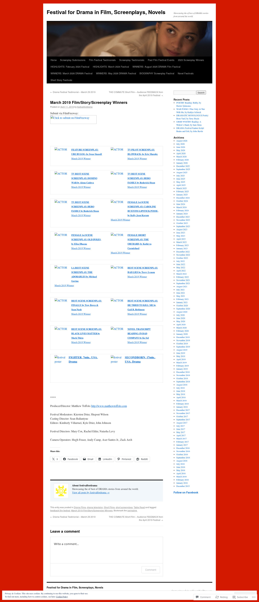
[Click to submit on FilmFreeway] (73, 123)
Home (54, 60)
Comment (150, 569)
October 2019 (182, 343)
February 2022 (182, 276)
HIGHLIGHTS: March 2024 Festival (111, 66)
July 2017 (180, 425)
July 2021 (180, 289)
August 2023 (181, 229)
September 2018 (183, 381)
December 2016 (183, 448)
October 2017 (182, 416)
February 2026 (182, 159)
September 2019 (183, 346)
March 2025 (181, 188)
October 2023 (182, 223)
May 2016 (180, 470)
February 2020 (182, 330)
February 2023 (182, 245)
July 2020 (180, 314)
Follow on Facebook (186, 492)
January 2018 (182, 406)
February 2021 (182, 299)
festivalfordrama (84, 106)
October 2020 (182, 305)
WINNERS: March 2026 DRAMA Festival (71, 73)
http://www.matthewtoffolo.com (109, 406)
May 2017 (180, 432)
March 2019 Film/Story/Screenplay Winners (88, 102)
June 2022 (180, 264)
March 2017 (181, 438)
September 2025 (183, 169)
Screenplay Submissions (72, 60)
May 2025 (180, 181)
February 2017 (182, 441)
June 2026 (180, 147)
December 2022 (183, 251)
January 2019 (182, 368)
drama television (95, 507)
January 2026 (182, 162)
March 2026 (181, 156)
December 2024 (183, 197)
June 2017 (180, 429)
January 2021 (182, 302)
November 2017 (183, 413)
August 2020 (181, 311)
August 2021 (181, 286)
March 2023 (181, 242)
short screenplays (124, 507)
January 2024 (182, 213)
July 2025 (180, 175)
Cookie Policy (62, 596)
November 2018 (183, 375)
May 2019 (180, 356)
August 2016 (181, 460)
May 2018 (180, 394)
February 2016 (182, 479)
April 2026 (181, 153)
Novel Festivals (186, 73)
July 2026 (180, 143)
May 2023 (180, 235)
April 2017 (181, 435)
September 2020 (183, 308)
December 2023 (183, 216)
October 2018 (182, 378)
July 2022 (180, 261)
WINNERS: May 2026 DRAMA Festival (116, 73)
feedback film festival (60, 510)
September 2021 (183, 283)
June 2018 (180, 391)
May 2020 (180, 321)
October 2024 (182, 200)
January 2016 (182, 482)
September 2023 (183, 226)
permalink (132, 510)
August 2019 (181, 349)
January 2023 (182, 248)
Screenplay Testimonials (131, 60)
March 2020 (181, 327)
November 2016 (183, 451)
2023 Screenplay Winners (191, 60)
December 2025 (183, 166)
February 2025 (182, 191)
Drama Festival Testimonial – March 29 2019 (72, 91)
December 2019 (183, 337)
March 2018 (181, 400)
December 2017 (183, 410)
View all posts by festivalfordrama (90, 492)
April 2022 (181, 270)
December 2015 (183, 486)
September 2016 (183, 457)
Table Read (139, 507)
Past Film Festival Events (161, 60)
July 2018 (180, 387)
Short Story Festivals (61, 80)
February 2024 (182, 210)
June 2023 (180, 232)
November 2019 (183, 340)
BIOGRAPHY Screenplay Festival (157, 73)
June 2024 (180, 204)
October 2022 (182, 257)
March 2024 (181, 207)
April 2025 (181, 185)
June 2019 (180, 353)
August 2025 (181, 172)
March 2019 (181, 362)
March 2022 (181, 273)
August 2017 (181, 422)
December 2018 (183, 372)
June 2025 (180, 178)
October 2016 (182, 454)
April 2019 (181, 359)
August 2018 (181, 384)
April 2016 (181, 473)
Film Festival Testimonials (102, 60)
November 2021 (183, 280)
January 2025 (182, 194)
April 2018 (181, 397)
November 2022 (183, 254)
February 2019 (182, 365)
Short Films (109, 507)
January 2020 (182, 334)
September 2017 (183, 419)
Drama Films (80, 507)
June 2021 (180, 292)
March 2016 (181, 476)
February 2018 (182, 403)
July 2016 (180, 463)
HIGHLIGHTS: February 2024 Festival (70, 66)
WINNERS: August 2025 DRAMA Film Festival (156, 66)
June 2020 (180, 318)
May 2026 (180, 150)
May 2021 (180, 295)
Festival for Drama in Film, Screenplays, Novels (106, 12)
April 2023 (181, 238)
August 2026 (181, 140)
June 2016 (180, 467)
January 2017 (182, 444)
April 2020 (181, 324)
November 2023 (183, 219)
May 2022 (180, 267)
